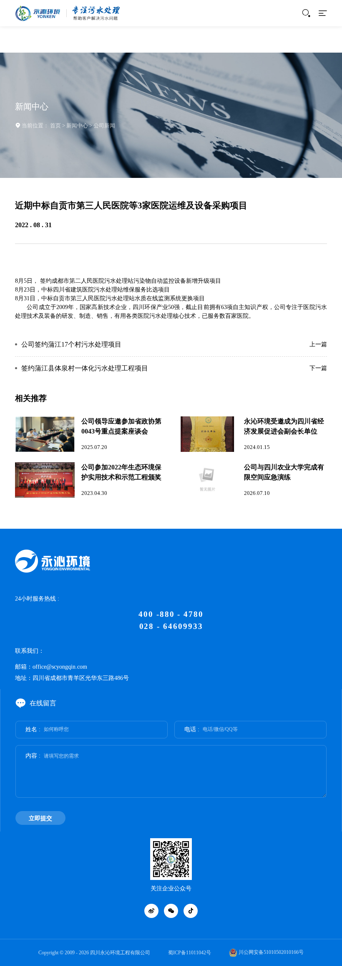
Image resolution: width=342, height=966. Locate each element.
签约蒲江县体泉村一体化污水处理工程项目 (84, 368)
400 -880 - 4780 (171, 614)
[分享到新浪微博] (151, 911)
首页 (55, 125)
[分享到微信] (171, 911)
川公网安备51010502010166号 (270, 952)
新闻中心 (77, 125)
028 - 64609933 (171, 626)
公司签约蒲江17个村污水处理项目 (71, 344)
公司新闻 (104, 125)
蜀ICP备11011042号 (189, 953)
